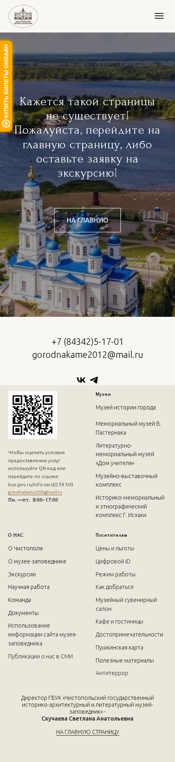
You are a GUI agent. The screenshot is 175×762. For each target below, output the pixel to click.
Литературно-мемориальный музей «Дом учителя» (125, 454)
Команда (19, 600)
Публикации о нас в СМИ (40, 656)
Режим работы (116, 574)
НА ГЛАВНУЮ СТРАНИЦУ (87, 732)
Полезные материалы (125, 660)
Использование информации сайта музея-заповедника (42, 634)
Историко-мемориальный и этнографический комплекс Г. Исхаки (130, 506)
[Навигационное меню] (159, 16)
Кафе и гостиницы (119, 621)
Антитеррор (112, 673)
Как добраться (114, 587)
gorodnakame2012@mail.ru (35, 492)
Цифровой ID (113, 561)
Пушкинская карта (119, 647)
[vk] (81, 380)
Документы (23, 613)
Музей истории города (126, 407)
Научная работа (29, 587)
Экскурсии (22, 574)
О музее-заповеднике (37, 561)
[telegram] (94, 380)
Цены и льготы (115, 548)
